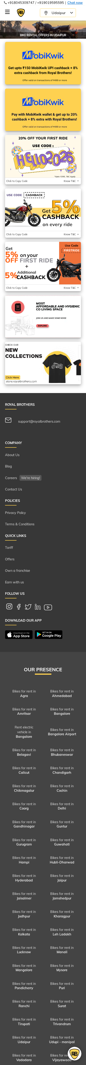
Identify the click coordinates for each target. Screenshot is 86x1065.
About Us (12, 455)
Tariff (9, 548)
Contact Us (13, 489)
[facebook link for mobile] (21, 607)
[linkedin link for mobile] (40, 607)
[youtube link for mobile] (50, 607)
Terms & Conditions (19, 524)
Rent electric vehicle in (24, 732)
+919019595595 (50, 3)
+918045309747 (21, 3)
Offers (9, 559)
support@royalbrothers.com (38, 421)
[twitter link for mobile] (30, 607)
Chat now (75, 3)
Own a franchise (17, 571)
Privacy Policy (15, 513)
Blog (8, 466)
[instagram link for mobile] (11, 607)
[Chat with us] (74, 1053)
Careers (22, 478)
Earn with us (14, 582)
